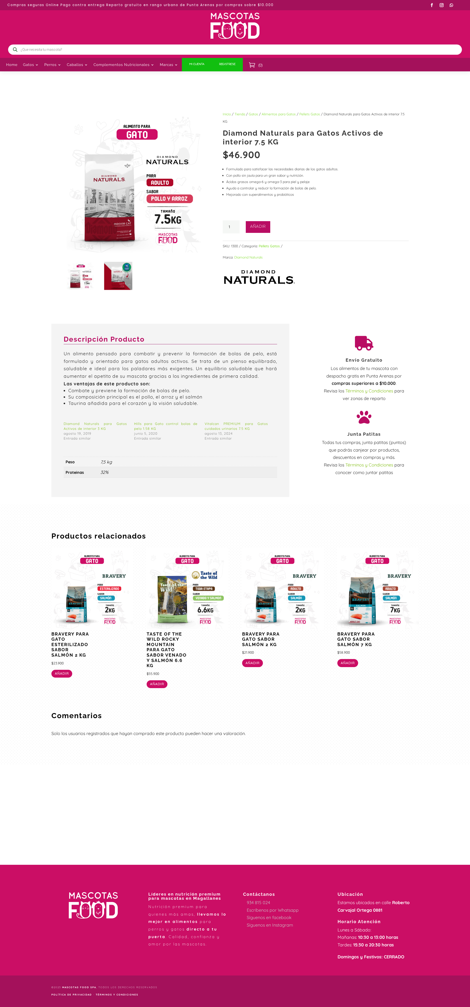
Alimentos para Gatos (279, 114)
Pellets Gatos (309, 114)
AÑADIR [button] (62, 673)
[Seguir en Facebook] (432, 5)
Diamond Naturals (248, 257)
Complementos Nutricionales (122, 65)
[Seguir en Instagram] (442, 5)
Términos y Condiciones (369, 391)
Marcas (166, 65)
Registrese (227, 64)
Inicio (227, 114)
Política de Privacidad (71, 994)
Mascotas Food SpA (79, 987)
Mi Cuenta (196, 64)
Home (12, 65)
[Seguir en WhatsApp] (451, 5)
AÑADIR (258, 227)
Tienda (240, 114)
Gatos (253, 114)
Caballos (75, 65)
